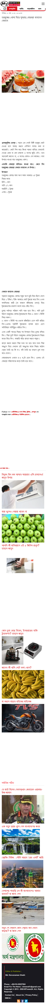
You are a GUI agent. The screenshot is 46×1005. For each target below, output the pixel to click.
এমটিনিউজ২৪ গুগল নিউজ (18, 411)
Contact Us (9, 995)
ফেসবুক (34, 411)
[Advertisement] (23, 46)
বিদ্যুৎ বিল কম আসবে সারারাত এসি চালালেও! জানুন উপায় (22, 475)
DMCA (7, 998)
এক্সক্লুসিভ (12, 8)
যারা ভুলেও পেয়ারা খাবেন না (14, 511)
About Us (20, 995)
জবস (39, 8)
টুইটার (29, 411)
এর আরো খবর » (4, 468)
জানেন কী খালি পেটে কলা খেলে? (16, 667)
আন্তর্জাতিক (31, 8)
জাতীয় (21, 8)
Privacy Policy (31, 995)
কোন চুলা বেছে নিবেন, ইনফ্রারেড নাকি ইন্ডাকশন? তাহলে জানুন (20, 631)
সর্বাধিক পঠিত (8, 783)
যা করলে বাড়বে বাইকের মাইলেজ (16, 701)
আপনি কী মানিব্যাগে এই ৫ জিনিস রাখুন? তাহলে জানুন (20, 546)
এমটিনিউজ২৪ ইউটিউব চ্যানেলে (20, 414)
